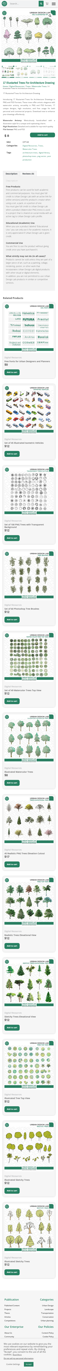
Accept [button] (29, 1364)
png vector (41, 156)
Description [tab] (11, 173)
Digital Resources (16, 86)
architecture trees (30, 152)
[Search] (41, 4)
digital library (44, 152)
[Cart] (47, 4)
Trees (28, 86)
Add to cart (42, 135)
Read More (17, 1354)
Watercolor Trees (39, 86)
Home (5, 86)
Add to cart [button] (12, 372)
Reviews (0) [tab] (28, 173)
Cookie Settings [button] (13, 1364)
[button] (54, 4)
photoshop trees (29, 156)
